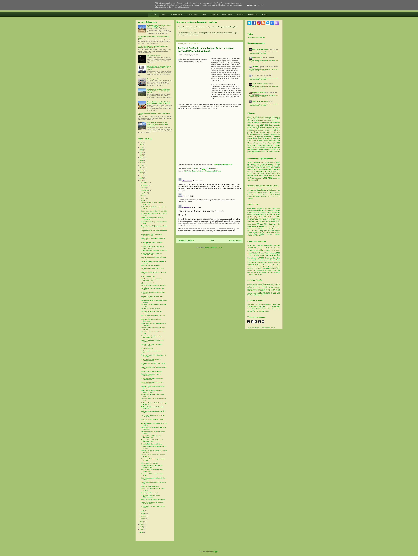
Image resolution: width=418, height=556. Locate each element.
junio (143, 198)
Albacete (250, 284)
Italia (254, 309)
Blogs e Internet (253, 122)
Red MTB (270, 147)
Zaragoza (258, 295)
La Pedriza (269, 260)
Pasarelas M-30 (256, 229)
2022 (141, 152)
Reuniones (258, 178)
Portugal (250, 311)
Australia (260, 304)
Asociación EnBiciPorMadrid (268, 162)
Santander (257, 290)
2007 (141, 529)
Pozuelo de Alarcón (266, 267)
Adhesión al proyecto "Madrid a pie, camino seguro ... (151, 345)
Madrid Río (253, 222)
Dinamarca (253, 306)
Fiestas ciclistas (272, 136)
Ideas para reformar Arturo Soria (150, 265)
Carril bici (264, 125)
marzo (143, 513)
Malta (270, 309)
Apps (249, 119)
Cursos (267, 131)
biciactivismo (276, 178)
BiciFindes (187, 171)
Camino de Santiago (260, 286)
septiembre (144, 190)
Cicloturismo (262, 129)
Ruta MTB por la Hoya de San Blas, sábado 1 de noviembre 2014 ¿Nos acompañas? (157, 124)
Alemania (251, 304)
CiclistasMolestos (265, 166)
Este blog (153, 14)
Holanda (276, 306)
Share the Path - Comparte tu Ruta (151, 444)
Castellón (272, 286)
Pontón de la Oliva (253, 267)
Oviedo (270, 289)
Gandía (261, 287)
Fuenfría (276, 255)
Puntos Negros (263, 175)
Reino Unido (259, 311)
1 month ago (263, 53)
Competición (276, 129)
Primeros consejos (176, 14)
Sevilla (268, 291)
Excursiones (251, 134)
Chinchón (268, 250)
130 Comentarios (212, 169)
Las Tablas (251, 219)
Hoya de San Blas (272, 258)
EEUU (262, 306)
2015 (141, 170)
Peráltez (249, 173)
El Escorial (252, 255)
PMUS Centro (276, 171)
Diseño (270, 133)
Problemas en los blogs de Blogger (151, 371)
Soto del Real (258, 272)
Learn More (251, 5)
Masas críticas (253, 143)
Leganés (252, 262)
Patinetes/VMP (253, 14)
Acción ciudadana (253, 162)
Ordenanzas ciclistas (266, 145)
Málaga (261, 289)
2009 (141, 524)
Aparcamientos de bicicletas (270, 117)
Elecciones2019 (261, 218)
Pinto (278, 265)
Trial (266, 151)
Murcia (257, 289)
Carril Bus (257, 125)
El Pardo (276, 216)
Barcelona (267, 284)
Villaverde (277, 234)
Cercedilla (259, 250)
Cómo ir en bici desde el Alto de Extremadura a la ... (150, 496)
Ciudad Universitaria (273, 212)
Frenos (268, 194)
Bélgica (269, 304)
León (253, 289)
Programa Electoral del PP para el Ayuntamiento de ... (151, 436)
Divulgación (214, 14)
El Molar (260, 255)
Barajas (278, 208)
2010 (141, 522)
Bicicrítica (260, 121)
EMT (271, 214)
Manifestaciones (265, 140)
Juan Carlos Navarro (258, 92)
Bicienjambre (268, 121)
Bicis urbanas (258, 193)
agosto (143, 193)
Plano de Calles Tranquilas (262, 174)
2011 (141, 180)
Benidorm (273, 284)
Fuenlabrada (252, 258)
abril (142, 511)
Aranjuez (252, 247)
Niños (269, 143)
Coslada (271, 253)
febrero (143, 516)
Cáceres (278, 286)
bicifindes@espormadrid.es (223, 164)
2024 (141, 147)
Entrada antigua (235, 240)
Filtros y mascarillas (257, 194)
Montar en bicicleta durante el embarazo (153, 499)
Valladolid (250, 293)
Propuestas (276, 174)
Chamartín (263, 212)
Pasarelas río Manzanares (270, 229)
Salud (278, 149)
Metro (278, 222)
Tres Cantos (258, 274)
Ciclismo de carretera (259, 127)
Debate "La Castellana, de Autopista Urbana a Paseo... (152, 391)
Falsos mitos (267, 134)
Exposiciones (259, 134)
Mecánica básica (259, 196)
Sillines (278, 196)
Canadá (274, 304)
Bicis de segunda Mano (154, 79)
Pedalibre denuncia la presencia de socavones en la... (151, 466)
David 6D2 (255, 66)
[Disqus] (210, 204)
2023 (141, 150)
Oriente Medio (276, 309)
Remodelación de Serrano (262, 232)
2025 (141, 145)
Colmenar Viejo (262, 253)
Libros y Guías (251, 140)
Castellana (256, 212)
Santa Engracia (275, 232)
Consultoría (240, 14)
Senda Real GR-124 (257, 234)
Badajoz (260, 284)
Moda (260, 143)
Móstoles (260, 265)
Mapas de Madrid (267, 222)
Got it (260, 5)
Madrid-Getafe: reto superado (150, 486)
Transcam (250, 274)
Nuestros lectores (198, 171)
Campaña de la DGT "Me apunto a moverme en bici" (151, 234)
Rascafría (255, 268)
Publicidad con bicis (259, 147)
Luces (272, 195)
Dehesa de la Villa (263, 214)
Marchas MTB (275, 140)
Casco (271, 125)
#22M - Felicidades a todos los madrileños (153, 285)
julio (142, 195)
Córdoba (250, 287)
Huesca (249, 289)
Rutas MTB (267, 178)
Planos (204, 14)
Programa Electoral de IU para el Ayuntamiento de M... (151, 359)
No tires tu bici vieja (147, 348)
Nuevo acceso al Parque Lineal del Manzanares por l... (151, 336)
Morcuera (252, 265)
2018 (141, 162)
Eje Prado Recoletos (263, 216)
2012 (141, 178)
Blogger (215, 552)
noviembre (144, 185)
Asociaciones (273, 119)
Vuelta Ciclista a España (268, 293)
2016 (141, 168)
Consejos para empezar (256, 131)
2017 (141, 165)
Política (250, 147)
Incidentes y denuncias (271, 138)
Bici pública (251, 121)
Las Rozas (276, 260)
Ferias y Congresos (255, 136)
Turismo (271, 151)
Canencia (250, 250)
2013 (141, 175)
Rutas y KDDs (271, 149)
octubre (143, 188)
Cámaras (277, 192)
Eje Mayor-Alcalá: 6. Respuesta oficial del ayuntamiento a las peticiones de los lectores (159, 67)
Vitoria (255, 293)
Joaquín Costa (276, 218)
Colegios (264, 14)
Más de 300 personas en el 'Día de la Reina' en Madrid (152, 502)
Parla (275, 265)
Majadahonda (262, 262)
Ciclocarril (252, 129)
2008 (141, 527)
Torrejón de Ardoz (268, 272)
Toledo (273, 290)
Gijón (266, 287)
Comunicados (276, 166)
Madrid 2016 (267, 219)
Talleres (262, 151)
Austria (265, 304)
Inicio (212, 240)
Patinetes (277, 145)
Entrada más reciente (186, 240)
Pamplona (275, 289)
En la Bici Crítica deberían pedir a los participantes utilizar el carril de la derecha (153, 47)
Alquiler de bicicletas (253, 117)
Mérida (266, 289)
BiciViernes (269, 164)
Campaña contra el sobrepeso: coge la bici (154, 250)
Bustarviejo (277, 248)
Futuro (255, 138)
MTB (258, 140)
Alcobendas (269, 245)
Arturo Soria (272, 208)
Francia (269, 307)
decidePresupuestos (254, 236)
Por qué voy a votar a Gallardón (150, 309)
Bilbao (278, 284)
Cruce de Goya (266, 167)
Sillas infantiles (271, 196)
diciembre (144, 182)
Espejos (249, 194)
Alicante (255, 284)
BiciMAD (163, 14)
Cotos (277, 253)
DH (275, 131)
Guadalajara (277, 287)
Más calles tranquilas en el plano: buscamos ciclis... (151, 374)
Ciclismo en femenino (273, 127)
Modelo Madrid (252, 224)
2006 (141, 532)
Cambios (265, 192)
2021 (141, 155)
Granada (271, 287)
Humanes (250, 260)
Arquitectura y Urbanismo (260, 119)
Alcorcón (277, 245)
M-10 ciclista (259, 219)
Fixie (264, 194)
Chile (278, 304)
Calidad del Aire (227, 14)
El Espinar (256, 287)
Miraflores (271, 262)
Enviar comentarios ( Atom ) (214, 247)
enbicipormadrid (253, 180)
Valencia (277, 291)
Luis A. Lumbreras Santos (260, 49)
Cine (270, 129)
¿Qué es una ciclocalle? (148, 283)
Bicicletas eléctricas (266, 190)
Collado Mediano (275, 250)
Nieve (264, 143)
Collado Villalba (252, 253)
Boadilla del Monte (266, 248)
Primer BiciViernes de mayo (149, 463)
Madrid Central (275, 219)
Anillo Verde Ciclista (255, 208)
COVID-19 (263, 122)
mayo (143, 200)
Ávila (262, 295)
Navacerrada (268, 265)
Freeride (250, 138)
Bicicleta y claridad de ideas (149, 493)
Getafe (261, 258)
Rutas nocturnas (260, 149)
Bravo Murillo (269, 210)
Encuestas (276, 133)
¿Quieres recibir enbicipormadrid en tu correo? (261, 328)
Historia (260, 138)
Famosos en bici (275, 134)
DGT (272, 131)
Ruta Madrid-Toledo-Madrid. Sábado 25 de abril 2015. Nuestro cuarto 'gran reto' (158, 102)
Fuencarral (269, 218)
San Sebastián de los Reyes (262, 270)
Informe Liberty (251, 171)
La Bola (256, 260)
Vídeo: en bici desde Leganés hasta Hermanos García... (151, 297)
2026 (141, 142)
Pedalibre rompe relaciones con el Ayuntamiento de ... (151, 279)
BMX (278, 119)
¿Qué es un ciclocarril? (148, 276)
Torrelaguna (277, 272)
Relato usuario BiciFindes (213, 171)
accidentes (277, 151)
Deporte (263, 133)
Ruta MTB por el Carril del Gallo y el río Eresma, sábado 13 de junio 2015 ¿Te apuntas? (158, 90)
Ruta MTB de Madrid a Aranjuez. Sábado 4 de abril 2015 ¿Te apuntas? (159, 26)
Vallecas (271, 234)
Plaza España (270, 231)
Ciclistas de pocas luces (154, 56)
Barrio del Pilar (251, 210)
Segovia (263, 291)
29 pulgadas (251, 190)
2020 (141, 157)
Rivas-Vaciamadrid (264, 268)
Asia (256, 304)
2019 (141, 160)
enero (143, 518)
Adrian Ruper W (257, 58)
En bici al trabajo (192, 14)
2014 (141, 173)
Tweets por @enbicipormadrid (256, 37)
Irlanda (249, 309)
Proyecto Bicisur (252, 175)
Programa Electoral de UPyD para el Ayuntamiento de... (152, 440)
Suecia (267, 311)
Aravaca (265, 208)
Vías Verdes (251, 295)
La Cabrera (262, 260)
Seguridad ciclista (253, 151)
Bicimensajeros (276, 120)
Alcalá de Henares (255, 245)
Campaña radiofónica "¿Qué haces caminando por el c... (151, 254)
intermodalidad (251, 153)
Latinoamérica (262, 309)
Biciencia (277, 164)
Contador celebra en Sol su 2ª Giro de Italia (154, 211)
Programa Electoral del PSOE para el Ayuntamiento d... (152, 378)
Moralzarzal (277, 262)
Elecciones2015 (275, 167)
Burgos (249, 286)
